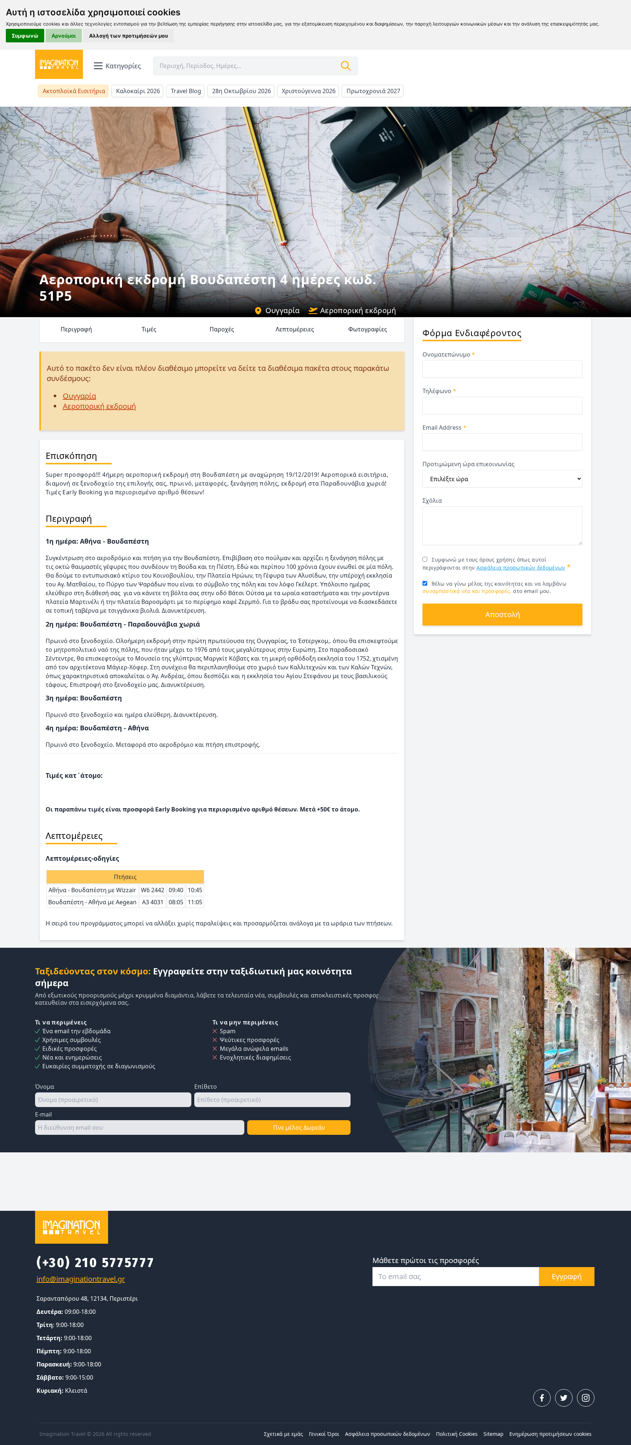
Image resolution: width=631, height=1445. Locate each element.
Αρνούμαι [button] (63, 36)
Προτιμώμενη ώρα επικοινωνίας (468, 464)
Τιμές (149, 329)
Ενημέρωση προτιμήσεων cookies (550, 1433)
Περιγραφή (76, 329)
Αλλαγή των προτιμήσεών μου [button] (128, 36)
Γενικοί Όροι (324, 1433)
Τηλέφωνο (439, 391)
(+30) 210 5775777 (95, 1263)
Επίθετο (205, 1087)
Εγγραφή (567, 1276)
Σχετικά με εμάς (283, 1433)
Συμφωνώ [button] (25, 36)
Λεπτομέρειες (295, 329)
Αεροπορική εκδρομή (358, 310)
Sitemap (493, 1433)
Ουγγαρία (282, 310)
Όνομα (44, 1087)
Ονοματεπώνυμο (448, 354)
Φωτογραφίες (367, 329)
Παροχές (222, 329)
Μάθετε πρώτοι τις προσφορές (425, 1260)
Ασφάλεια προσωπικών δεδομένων (521, 567)
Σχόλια (432, 501)
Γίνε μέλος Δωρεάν (299, 1127)
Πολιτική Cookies (457, 1433)
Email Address (444, 427)
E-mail (43, 1114)
